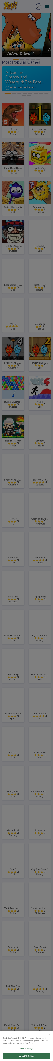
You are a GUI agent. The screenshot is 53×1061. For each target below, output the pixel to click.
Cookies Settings (26, 1049)
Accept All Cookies (26, 1056)
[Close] (50, 1034)
